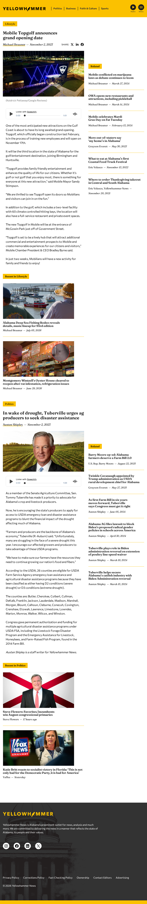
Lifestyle (10, 23)
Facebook (82, 44)
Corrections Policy (33, 877)
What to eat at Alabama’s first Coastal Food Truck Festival (108, 160)
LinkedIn (77, 44)
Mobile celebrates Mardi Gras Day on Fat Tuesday (105, 118)
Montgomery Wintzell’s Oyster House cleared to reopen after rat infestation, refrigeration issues (36, 382)
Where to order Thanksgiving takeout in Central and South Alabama (114, 181)
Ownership (83, 877)
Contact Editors (102, 877)
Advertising (122, 877)
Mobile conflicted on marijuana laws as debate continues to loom (111, 76)
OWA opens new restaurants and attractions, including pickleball (111, 97)
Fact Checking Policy (60, 877)
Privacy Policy (11, 877)
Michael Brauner (14, 44)
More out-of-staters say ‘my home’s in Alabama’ (104, 139)
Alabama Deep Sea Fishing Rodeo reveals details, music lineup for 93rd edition (31, 324)
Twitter (72, 44)
